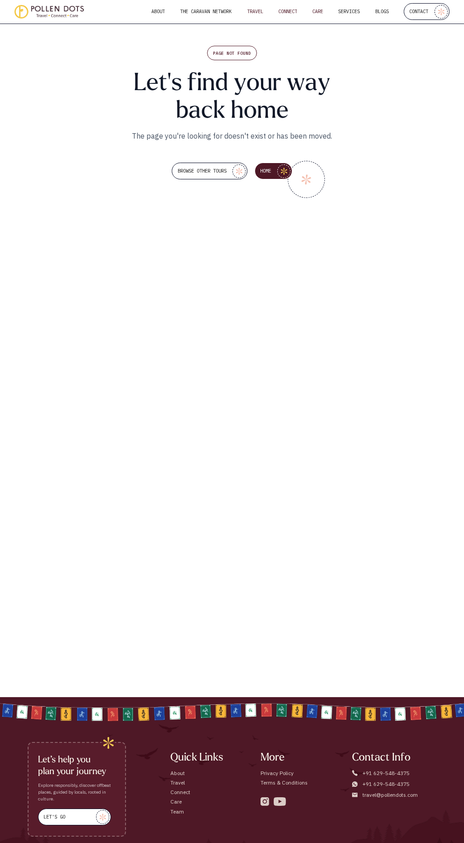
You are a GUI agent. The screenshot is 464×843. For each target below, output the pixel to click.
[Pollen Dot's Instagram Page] (265, 801)
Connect (180, 792)
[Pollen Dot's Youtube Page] (280, 801)
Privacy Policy (277, 773)
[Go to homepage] (49, 12)
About (177, 773)
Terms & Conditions (284, 782)
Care (176, 801)
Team (177, 811)
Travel (177, 782)
